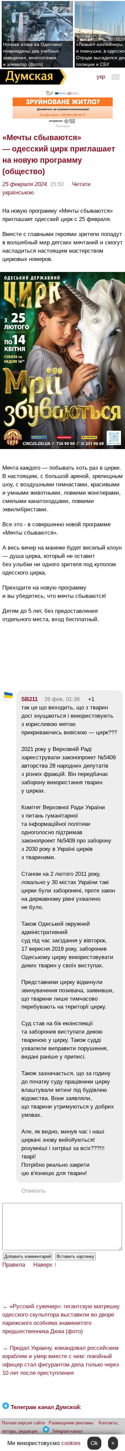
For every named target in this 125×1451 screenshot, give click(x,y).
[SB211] (7, 699)
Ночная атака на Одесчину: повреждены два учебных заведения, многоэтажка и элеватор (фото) (33, 54)
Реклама (63, 126)
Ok (94, 1443)
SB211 (29, 699)
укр (101, 77)
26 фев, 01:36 (62, 699)
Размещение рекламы (71, 1422)
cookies (71, 1443)
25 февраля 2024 (24, 184)
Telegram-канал (67, 1431)
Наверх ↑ (45, 1265)
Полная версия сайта (23, 1422)
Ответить (33, 1191)
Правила (13, 1265)
